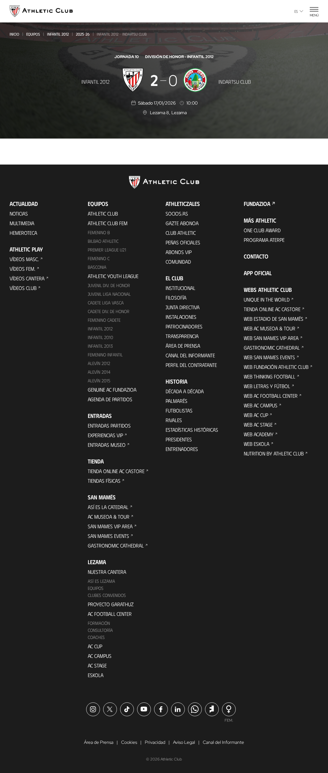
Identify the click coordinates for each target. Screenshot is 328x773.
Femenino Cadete (104, 320)
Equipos (33, 34)
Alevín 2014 (99, 372)
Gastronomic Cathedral (116, 545)
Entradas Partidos (109, 425)
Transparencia (182, 336)
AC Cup (95, 646)
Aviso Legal (184, 742)
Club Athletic (181, 233)
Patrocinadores (184, 326)
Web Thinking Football (269, 376)
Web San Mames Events (269, 357)
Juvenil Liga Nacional (109, 294)
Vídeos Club (23, 288)
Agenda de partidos (110, 399)
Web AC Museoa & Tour (269, 328)
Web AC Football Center (271, 396)
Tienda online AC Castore (116, 471)
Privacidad (155, 742)
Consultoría (100, 630)
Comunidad (178, 262)
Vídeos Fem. (22, 269)
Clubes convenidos (107, 595)
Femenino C (99, 258)
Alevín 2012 (99, 363)
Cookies (129, 742)
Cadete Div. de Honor (108, 311)
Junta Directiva (183, 307)
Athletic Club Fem (107, 223)
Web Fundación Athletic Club (276, 367)
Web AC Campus (260, 405)
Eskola (95, 675)
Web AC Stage (258, 424)
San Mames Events (108, 536)
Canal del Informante (190, 355)
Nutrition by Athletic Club (274, 453)
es (296, 11)
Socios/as (177, 213)
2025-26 (83, 34)
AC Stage (97, 665)
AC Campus (99, 656)
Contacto (256, 256)
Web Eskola (256, 444)
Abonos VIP (179, 252)
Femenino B (99, 232)
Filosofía (176, 297)
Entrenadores (182, 449)
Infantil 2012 (58, 34)
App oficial (258, 272)
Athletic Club (103, 213)
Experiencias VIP (105, 435)
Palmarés (176, 401)
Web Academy (259, 434)
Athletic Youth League (113, 276)
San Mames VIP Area (110, 526)
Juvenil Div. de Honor (109, 285)
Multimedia (22, 223)
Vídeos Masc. (24, 259)
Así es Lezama (101, 581)
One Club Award (262, 230)
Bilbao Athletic (103, 241)
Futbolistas (179, 410)
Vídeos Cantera (27, 278)
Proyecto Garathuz (111, 604)
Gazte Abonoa (182, 223)
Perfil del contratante (191, 365)
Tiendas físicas (104, 481)
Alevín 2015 (99, 380)
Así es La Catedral (108, 507)
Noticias (19, 213)
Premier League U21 (107, 249)
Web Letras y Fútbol (267, 386)
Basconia (97, 267)
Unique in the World (267, 299)
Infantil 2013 (100, 346)
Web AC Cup (256, 415)
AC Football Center (110, 614)
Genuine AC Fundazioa (112, 390)
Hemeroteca (23, 233)
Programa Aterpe (264, 240)
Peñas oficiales (183, 242)
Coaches (96, 637)
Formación (99, 623)
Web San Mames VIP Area (271, 338)
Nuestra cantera (107, 572)
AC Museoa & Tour (108, 517)
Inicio (14, 34)
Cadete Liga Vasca (106, 302)
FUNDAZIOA (257, 203)
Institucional (180, 288)
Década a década (185, 391)
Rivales (174, 420)
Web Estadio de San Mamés (273, 319)
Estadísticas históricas (192, 430)
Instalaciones (181, 317)
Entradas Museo (107, 445)
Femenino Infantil (105, 354)
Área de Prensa (183, 346)
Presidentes (179, 439)
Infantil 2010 (100, 337)
